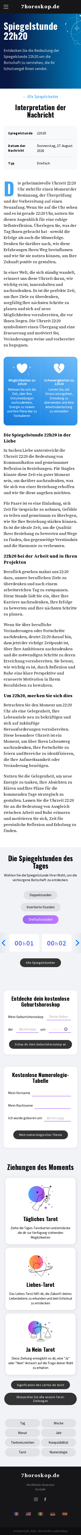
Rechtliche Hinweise (40, 1485)
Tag (22, 1423)
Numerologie (59, 1452)
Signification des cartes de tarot (40, 1385)
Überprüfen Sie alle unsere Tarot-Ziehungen (40, 1399)
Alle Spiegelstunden (40, 96)
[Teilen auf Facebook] (45, 1500)
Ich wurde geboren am (25, 1118)
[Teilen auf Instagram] (35, 1500)
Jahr (59, 1433)
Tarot (22, 1452)
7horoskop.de (40, 6)
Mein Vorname (19, 1092)
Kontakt (40, 1489)
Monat (22, 1433)
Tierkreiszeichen (22, 1442)
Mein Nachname (20, 1105)
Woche (58, 1423)
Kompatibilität (58, 1442)
